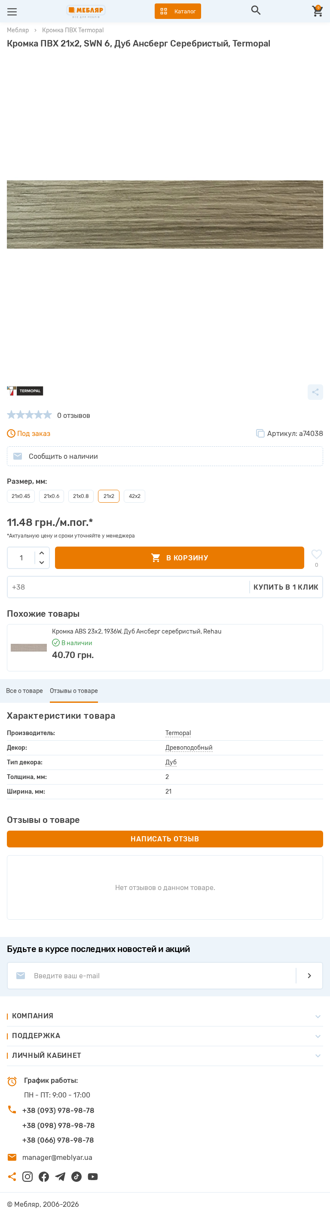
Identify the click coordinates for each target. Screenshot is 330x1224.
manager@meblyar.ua (57, 1157)
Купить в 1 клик (286, 587)
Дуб (171, 762)
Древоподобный (189, 747)
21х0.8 (81, 496)
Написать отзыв (165, 839)
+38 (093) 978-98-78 (58, 1111)
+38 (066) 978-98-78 (58, 1140)
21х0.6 (51, 496)
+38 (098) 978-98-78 (58, 1126)
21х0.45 (21, 496)
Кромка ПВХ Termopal (73, 30)
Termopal (178, 733)
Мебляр (18, 30)
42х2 (135, 496)
